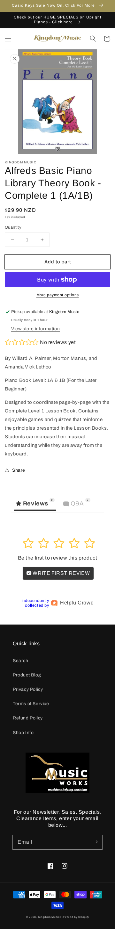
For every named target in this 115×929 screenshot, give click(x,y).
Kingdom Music (49, 917)
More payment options (57, 295)
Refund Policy (28, 718)
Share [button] (18, 470)
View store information (35, 328)
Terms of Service (31, 703)
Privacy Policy (28, 689)
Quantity (13, 227)
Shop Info (23, 732)
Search (20, 660)
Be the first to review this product (57, 558)
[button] (8, 39)
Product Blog (27, 675)
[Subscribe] (95, 842)
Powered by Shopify (74, 917)
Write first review (61, 573)
